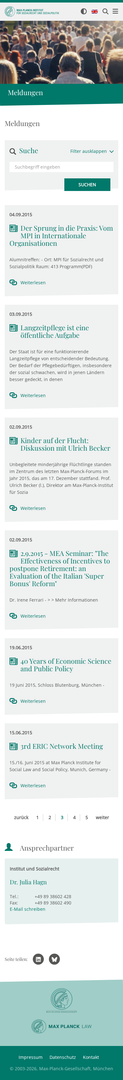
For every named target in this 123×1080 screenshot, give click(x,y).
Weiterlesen (33, 283)
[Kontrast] (84, 12)
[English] (94, 12)
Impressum (31, 1057)
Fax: (14, 903)
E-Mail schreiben (27, 909)
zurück (21, 817)
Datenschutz (63, 1057)
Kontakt (91, 1057)
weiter (102, 817)
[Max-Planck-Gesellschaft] (61, 1001)
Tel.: (14, 896)
